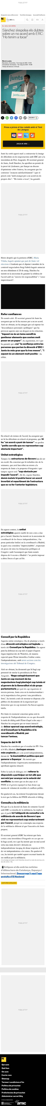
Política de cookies (10, 1089)
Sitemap (5, 1079)
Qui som (5, 1065)
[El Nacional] (3, 19)
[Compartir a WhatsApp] (7, 117)
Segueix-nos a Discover (9, 15)
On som (5, 1072)
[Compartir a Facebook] (16, 117)
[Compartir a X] (2, 117)
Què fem (5, 1068)
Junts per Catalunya (9, 883)
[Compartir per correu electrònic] (20, 117)
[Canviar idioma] (37, 19)
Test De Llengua (25, 15)
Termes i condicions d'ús (13, 1082)
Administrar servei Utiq (12, 1096)
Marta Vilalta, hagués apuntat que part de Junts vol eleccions (20, 260)
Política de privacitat (11, 1086)
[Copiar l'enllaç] (25, 117)
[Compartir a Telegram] (11, 117)
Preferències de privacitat (13, 1093)
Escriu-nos (7, 1075)
